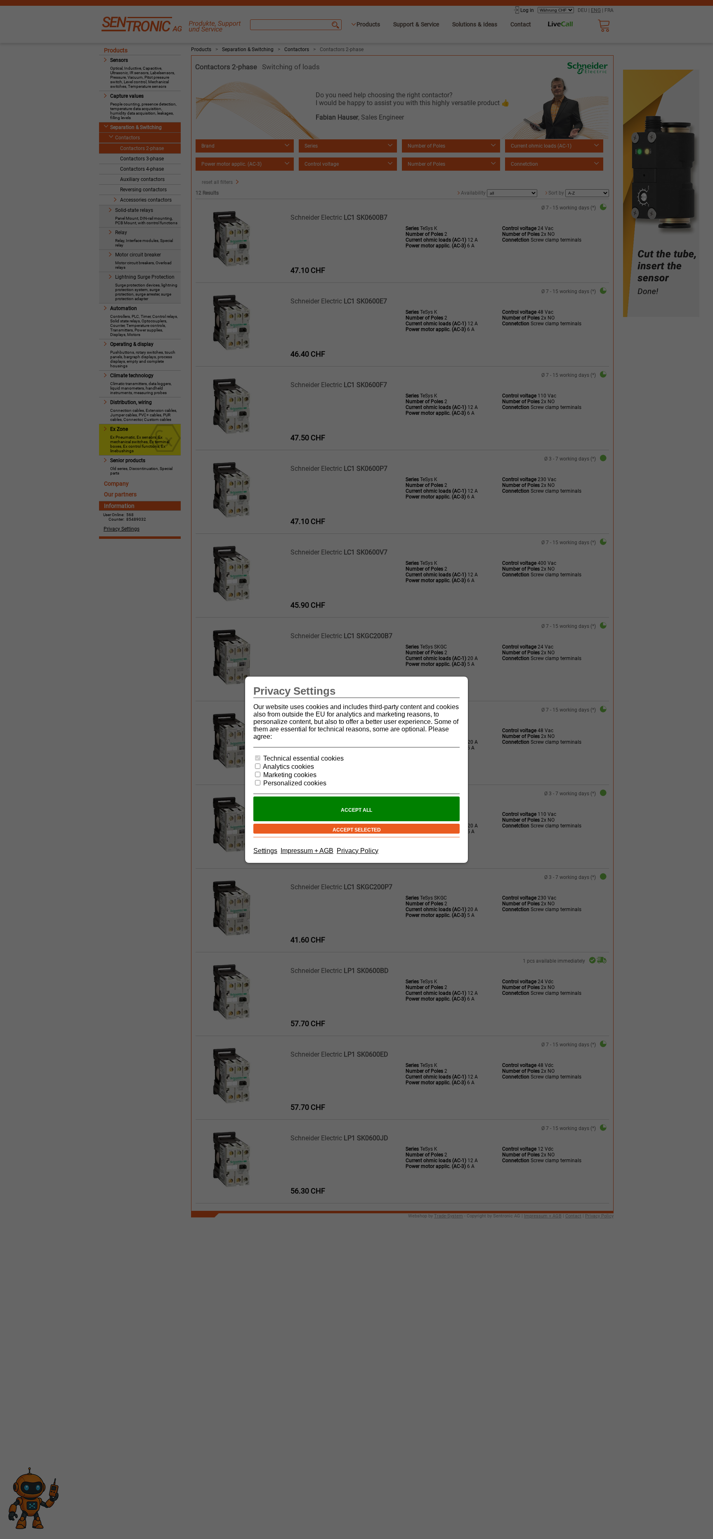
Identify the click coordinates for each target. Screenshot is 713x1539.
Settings (265, 850)
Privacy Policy (357, 850)
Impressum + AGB (307, 850)
